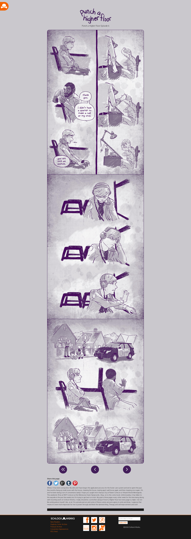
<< (63, 470)
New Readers (55, 522)
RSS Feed (53, 531)
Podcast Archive (56, 527)
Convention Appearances (59, 529)
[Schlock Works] (62, 520)
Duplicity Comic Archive (58, 524)
